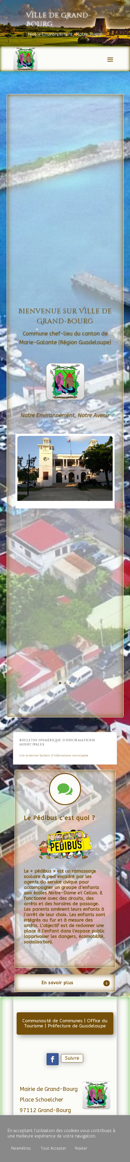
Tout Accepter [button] (53, 1148)
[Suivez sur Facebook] (53, 1059)
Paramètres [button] (21, 1148)
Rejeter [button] (81, 1148)
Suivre (72, 1058)
